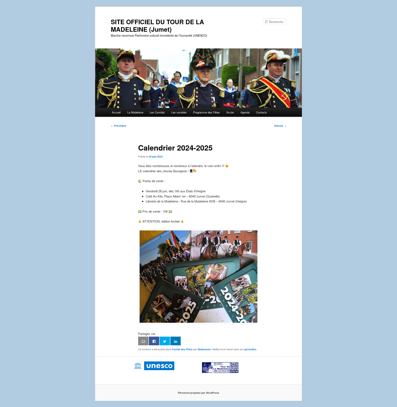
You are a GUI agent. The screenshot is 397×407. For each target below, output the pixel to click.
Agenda (245, 112)
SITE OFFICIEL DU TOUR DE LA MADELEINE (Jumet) (157, 25)
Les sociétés (179, 112)
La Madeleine (135, 112)
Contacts (261, 112)
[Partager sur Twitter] (165, 341)
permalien (250, 349)
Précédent (118, 126)
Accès (230, 112)
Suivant (280, 126)
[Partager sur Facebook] (154, 341)
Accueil (116, 112)
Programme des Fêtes (206, 112)
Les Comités (157, 112)
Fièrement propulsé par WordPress (198, 393)
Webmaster (204, 349)
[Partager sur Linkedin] (175, 341)
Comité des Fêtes (182, 349)
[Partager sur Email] (143, 341)
